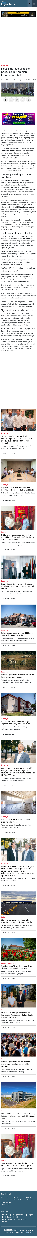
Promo (4, 1221)
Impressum (5, 1197)
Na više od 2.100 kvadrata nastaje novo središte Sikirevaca (18, 820)
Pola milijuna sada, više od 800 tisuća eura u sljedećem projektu (17, 634)
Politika (5, 1215)
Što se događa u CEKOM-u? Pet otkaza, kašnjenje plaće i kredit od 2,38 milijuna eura (18, 1116)
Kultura (8, 1217)
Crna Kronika (7, 1219)
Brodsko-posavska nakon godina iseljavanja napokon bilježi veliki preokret (15, 1064)
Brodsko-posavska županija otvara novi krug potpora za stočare (18, 675)
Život (18, 1217)
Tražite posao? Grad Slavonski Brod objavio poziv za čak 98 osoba (16, 967)
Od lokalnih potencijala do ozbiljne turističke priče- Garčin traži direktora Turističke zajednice (17, 537)
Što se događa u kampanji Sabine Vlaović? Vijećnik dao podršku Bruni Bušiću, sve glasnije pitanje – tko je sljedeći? (16, 439)
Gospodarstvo (18, 1215)
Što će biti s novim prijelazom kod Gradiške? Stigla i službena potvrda (16, 921)
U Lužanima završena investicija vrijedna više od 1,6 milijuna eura (15, 722)
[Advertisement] (18, 40)
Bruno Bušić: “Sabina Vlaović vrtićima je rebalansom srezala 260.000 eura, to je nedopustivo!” (18, 586)
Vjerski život (21, 1219)
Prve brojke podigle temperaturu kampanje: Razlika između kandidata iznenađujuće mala (17, 1015)
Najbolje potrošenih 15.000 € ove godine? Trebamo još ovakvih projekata (18, 488)
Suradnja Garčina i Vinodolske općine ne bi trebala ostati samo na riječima (17, 1164)
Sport (31, 1215)
